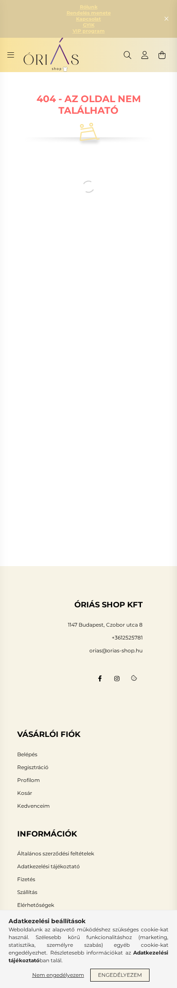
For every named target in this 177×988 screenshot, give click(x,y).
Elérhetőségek (35, 905)
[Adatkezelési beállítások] (134, 678)
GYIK (89, 25)
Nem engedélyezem (58, 975)
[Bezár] (166, 18)
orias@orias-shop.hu (116, 650)
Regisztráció (33, 767)
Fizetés (26, 879)
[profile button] (144, 55)
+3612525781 (127, 637)
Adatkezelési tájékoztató (48, 867)
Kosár (24, 793)
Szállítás (27, 892)
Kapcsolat (88, 19)
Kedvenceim (33, 806)
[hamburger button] (10, 55)
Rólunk (89, 7)
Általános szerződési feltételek (55, 854)
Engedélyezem (120, 975)
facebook (99, 678)
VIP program (89, 31)
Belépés (27, 755)
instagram (116, 678)
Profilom (28, 780)
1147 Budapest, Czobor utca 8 (105, 624)
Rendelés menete (89, 13)
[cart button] (162, 55)
